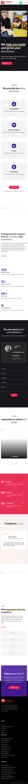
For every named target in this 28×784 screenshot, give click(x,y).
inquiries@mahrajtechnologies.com (8, 767)
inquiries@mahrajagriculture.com (8, 771)
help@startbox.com (19, 352)
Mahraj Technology (5, 742)
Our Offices (3, 728)
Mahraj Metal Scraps (5, 749)
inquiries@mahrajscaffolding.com (8, 776)
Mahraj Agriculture (5, 746)
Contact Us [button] (5, 63)
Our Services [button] (14, 187)
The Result (9, 503)
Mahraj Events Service (5, 740)
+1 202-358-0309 (17, 347)
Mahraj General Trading (6, 747)
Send (14, 395)
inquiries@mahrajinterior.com (7, 769)
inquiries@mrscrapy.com (6, 774)
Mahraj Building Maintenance (7, 738)
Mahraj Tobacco (4, 757)
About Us (3, 724)
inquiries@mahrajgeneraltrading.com (8, 772)
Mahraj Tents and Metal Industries (8, 755)
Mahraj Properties (4, 751)
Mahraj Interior (4, 744)
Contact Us (21, 191)
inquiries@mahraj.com (5, 765)
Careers (3, 732)
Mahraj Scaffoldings (5, 753)
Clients (2, 730)
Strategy (8, 482)
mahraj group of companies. (17, 782)
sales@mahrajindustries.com (7, 778)
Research (9, 492)
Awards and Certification (6, 726)
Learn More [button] (3, 255)
